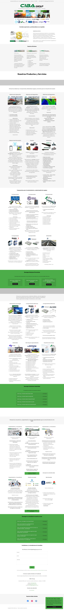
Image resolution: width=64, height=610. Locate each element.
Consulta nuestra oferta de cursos (32, 511)
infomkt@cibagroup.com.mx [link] (33, 585)
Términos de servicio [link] (41, 570)
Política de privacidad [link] (34, 570)
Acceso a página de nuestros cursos (32, 473)
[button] (44, 393)
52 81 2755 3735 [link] (51, 1)
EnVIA (32, 567)
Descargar (49, 284)
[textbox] (32, 552)
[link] (32, 5)
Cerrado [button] (32, 590)
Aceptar (54, 606)
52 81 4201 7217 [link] (41, 1)
